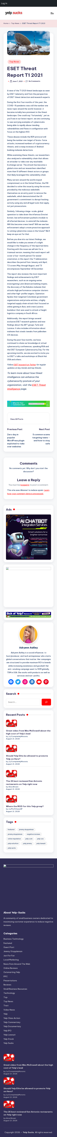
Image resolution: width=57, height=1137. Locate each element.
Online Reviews (11, 968)
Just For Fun (9, 955)
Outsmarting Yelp (12, 972)
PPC (6, 976)
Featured (8, 943)
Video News (9, 1009)
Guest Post (9, 947)
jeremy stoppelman (26, 830)
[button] (16, 419)
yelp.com (28, 839)
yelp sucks (12, 848)
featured (11, 830)
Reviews (7, 984)
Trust (6, 1005)
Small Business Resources (15, 989)
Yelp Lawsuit (9, 1034)
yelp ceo (40, 839)
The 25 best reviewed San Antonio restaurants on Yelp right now (24, 782)
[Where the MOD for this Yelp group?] (11, 798)
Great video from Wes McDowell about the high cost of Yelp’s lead (28, 732)
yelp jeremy (27, 843)
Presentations (10, 980)
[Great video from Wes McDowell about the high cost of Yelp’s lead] (11, 723)
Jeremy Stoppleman (13, 951)
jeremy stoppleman (15, 834)
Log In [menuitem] (4, 3)
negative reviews (33, 834)
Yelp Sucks (9, 1043)
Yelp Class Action (12, 1018)
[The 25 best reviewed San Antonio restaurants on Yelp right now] (11, 773)
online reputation (14, 839)
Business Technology (14, 939)
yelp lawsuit (40, 843)
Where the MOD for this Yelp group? (25, 806)
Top (5, 997)
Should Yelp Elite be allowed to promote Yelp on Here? (27, 757)
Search (11, 693)
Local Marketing (11, 959)
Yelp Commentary (12, 1022)
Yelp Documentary (12, 1026)
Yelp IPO (7, 1030)
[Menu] (52, 13)
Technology (9, 993)
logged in (24, 485)
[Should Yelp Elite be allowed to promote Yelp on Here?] (11, 748)
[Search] (46, 702)
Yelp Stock (9, 1039)
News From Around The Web (17, 964)
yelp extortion (13, 843)
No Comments (34, 81)
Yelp (6, 1014)
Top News (14, 62)
